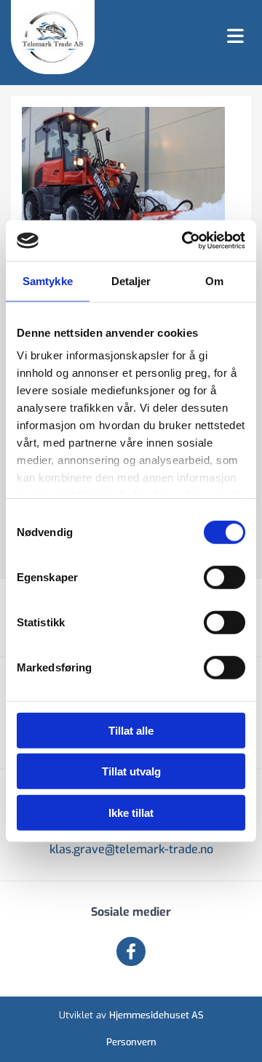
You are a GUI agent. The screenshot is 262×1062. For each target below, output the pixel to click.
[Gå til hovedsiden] (53, 37)
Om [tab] (214, 280)
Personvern (131, 1042)
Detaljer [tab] (131, 280)
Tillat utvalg (131, 771)
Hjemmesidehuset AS (156, 1015)
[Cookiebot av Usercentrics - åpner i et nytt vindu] (184, 240)
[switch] (224, 576)
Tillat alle (131, 730)
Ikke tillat (131, 812)
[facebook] (131, 951)
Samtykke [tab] (48, 280)
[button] (178, 37)
